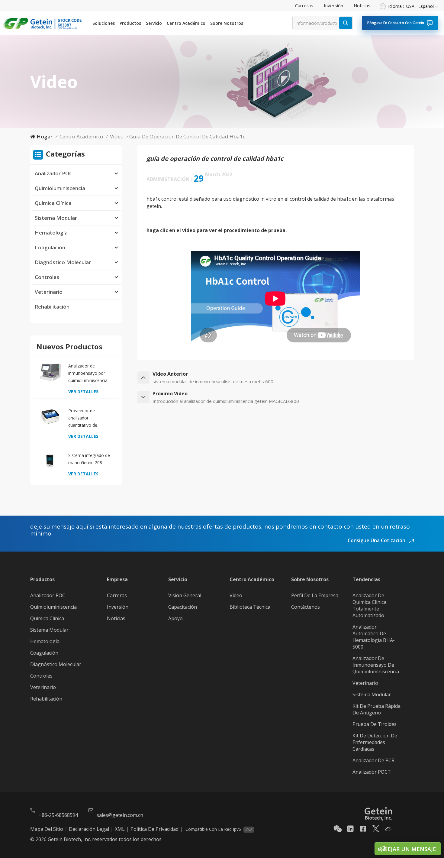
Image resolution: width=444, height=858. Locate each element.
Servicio (154, 23)
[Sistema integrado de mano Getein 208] (50, 461)
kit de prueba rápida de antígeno (376, 709)
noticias (362, 5)
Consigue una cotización (377, 540)
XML (120, 829)
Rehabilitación (52, 306)
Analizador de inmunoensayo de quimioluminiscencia (375, 665)
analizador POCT (371, 772)
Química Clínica (53, 202)
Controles (47, 277)
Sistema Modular (56, 217)
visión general (184, 595)
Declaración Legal (89, 829)
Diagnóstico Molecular (63, 262)
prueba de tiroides (374, 724)
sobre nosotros (226, 23)
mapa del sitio (46, 829)
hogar (45, 136)
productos (130, 23)
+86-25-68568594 (58, 815)
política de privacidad (154, 829)
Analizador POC (53, 173)
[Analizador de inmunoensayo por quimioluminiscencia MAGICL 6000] (50, 372)
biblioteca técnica (250, 607)
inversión (333, 5)
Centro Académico (186, 23)
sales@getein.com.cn (120, 815)
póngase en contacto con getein (395, 22)
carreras (304, 5)
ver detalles (83, 391)
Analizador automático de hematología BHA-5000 (373, 636)
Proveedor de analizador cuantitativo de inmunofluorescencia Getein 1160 (88, 418)
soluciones (103, 23)
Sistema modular (371, 694)
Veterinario (49, 291)
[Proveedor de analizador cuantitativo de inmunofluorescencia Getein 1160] (50, 417)
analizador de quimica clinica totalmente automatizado (369, 605)
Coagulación (50, 247)
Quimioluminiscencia (60, 188)
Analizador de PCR (373, 760)
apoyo (175, 618)
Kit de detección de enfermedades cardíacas (374, 742)
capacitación (182, 607)
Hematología (51, 232)
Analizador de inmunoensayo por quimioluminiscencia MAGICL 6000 (88, 373)
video (117, 136)
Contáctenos (305, 607)
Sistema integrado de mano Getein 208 (89, 458)
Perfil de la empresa (314, 595)
